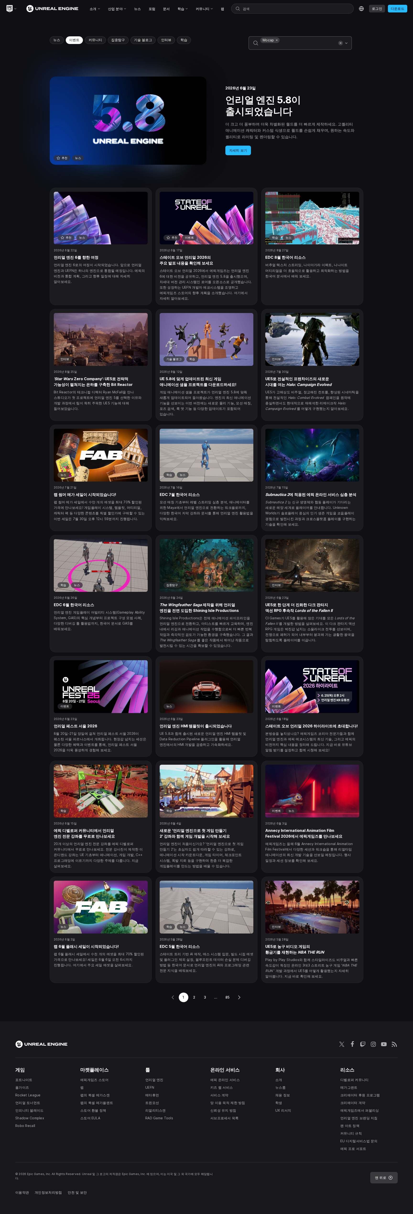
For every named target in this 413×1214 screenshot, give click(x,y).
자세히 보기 (238, 150)
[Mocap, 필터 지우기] (277, 40)
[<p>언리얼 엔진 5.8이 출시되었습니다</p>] (206, 121)
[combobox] (298, 46)
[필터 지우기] (340, 43)
